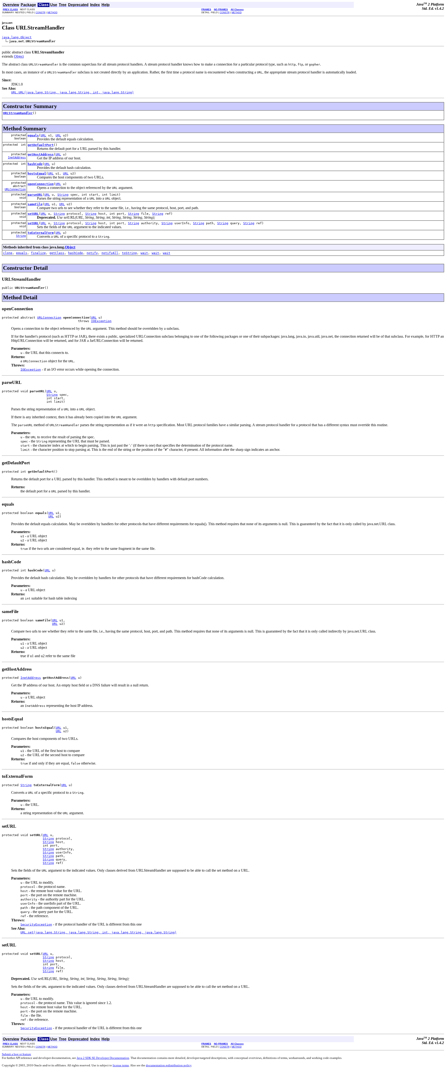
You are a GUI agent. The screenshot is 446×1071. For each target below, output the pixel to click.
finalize (38, 253)
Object (19, 56)
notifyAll (110, 253)
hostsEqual (37, 173)
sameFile (35, 204)
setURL (33, 213)
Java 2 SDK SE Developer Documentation (103, 1058)
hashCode (35, 164)
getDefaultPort (41, 145)
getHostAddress (41, 154)
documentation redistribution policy (168, 1065)
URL (43, 135)
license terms (121, 1065)
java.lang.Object (17, 37)
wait (144, 253)
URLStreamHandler (18, 113)
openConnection (41, 184)
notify (92, 253)
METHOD (52, 12)
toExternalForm (41, 232)
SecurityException (36, 924)
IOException (101, 321)
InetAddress (17, 157)
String (63, 194)
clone (7, 253)
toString (129, 253)
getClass (56, 253)
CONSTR (40, 12)
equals (33, 135)
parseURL (35, 194)
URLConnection (15, 189)
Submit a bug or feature (16, 1054)
